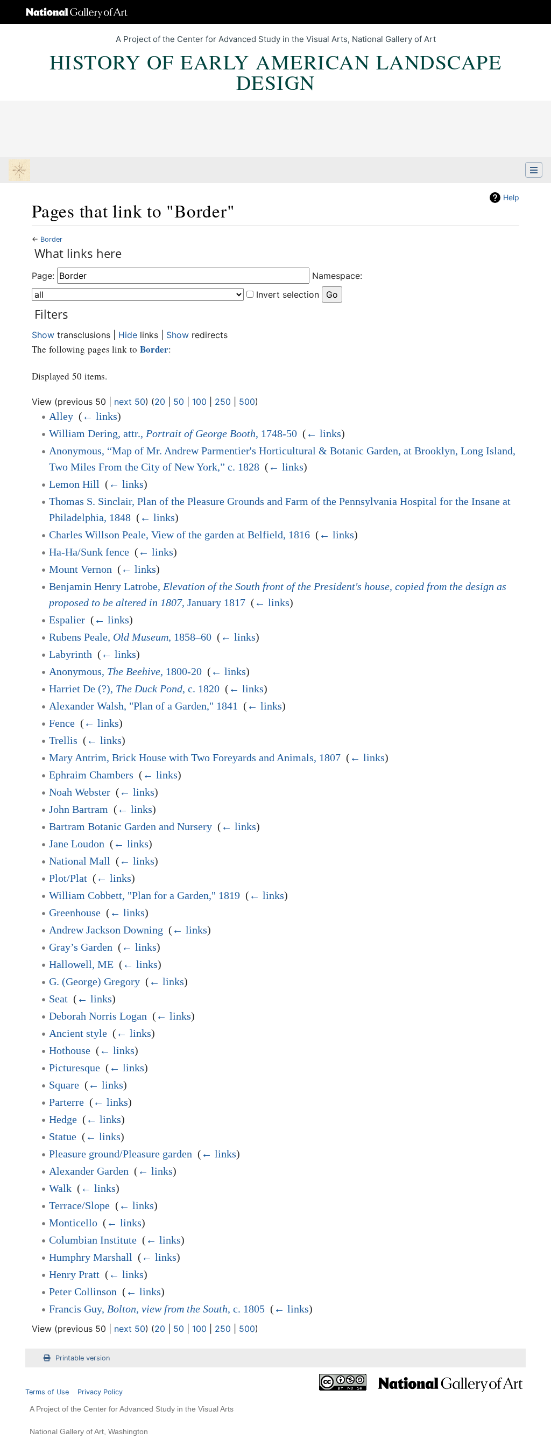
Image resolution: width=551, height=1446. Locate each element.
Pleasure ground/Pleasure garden (120, 1154)
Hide (127, 334)
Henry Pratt (74, 1274)
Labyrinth (70, 654)
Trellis (63, 740)
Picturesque (74, 1067)
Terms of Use (47, 1392)
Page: (43, 275)
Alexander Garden (89, 1171)
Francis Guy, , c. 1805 (157, 1309)
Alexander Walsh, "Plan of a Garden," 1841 (143, 706)
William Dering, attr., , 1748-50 (173, 433)
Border (51, 239)
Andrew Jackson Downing (106, 930)
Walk (60, 1188)
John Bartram (78, 809)
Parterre (66, 1102)
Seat (58, 999)
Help (511, 197)
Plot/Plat (68, 878)
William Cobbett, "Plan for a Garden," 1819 (144, 895)
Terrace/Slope (79, 1205)
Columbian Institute (93, 1240)
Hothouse (69, 1050)
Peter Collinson (83, 1291)
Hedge (63, 1119)
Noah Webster (79, 792)
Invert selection (287, 294)
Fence (62, 723)
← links (99, 416)
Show (43, 334)
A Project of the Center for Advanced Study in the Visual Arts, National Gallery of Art (276, 39)
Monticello (73, 1223)
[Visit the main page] (19, 171)
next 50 (129, 401)
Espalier (67, 620)
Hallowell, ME (81, 964)
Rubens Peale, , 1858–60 (130, 637)
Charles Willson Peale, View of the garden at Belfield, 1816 (179, 535)
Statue (62, 1136)
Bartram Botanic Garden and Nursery (130, 826)
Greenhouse (75, 912)
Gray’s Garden (80, 947)
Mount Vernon (80, 569)
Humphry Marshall (90, 1257)
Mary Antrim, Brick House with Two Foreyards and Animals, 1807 (195, 757)
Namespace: (337, 275)
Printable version (82, 1358)
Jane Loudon (76, 844)
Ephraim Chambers (91, 775)
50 (178, 401)
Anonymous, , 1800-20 (125, 671)
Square (64, 1085)
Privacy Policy (100, 1392)
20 (159, 401)
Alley (61, 416)
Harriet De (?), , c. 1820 (134, 688)
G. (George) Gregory (94, 981)
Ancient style (78, 1033)
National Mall (79, 861)
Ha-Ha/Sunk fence (89, 552)
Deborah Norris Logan (98, 1016)
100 (199, 401)
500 (247, 401)
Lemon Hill (74, 484)
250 (223, 401)
